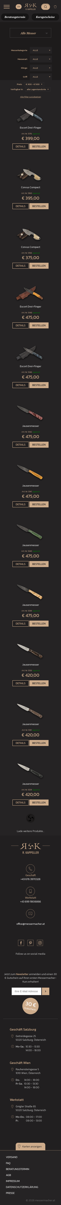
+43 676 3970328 (30, 877)
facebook (21, 943)
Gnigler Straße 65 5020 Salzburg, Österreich (31, 1108)
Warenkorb (56, 6)
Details (20, 146)
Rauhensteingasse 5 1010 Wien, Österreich (28, 1071)
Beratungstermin (17, 1169)
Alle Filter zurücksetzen (30, 96)
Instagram (40, 943)
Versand (11, 1157)
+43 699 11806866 (30, 899)
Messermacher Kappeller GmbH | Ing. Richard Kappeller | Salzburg (30, 6)
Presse (10, 1193)
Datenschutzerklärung (22, 1187)
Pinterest (30, 943)
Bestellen (39, 146)
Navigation (6, 6)
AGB (8, 1175)
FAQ (8, 1163)
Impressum (13, 1181)
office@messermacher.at (30, 924)
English (19, 6)
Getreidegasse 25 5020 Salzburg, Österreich (31, 1038)
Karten (26, 1146)
